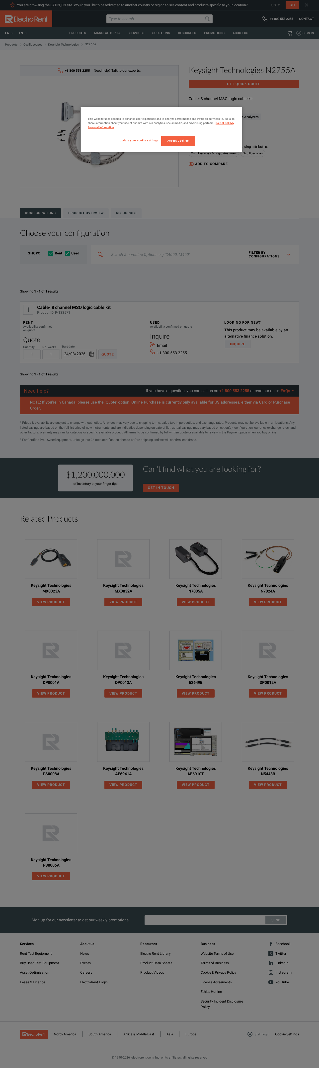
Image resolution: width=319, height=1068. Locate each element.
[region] (161, 129)
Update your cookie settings (139, 140)
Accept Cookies (178, 140)
